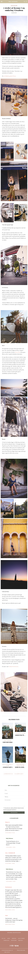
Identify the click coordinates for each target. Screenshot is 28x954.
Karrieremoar (8, 887)
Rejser (5, 740)
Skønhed (14, 938)
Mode (8, 938)
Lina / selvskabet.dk (10, 853)
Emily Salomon (13, 1)
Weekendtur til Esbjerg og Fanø (12, 773)
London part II (7, 767)
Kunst (21, 764)
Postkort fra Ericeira (13, 666)
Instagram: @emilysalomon (14, 932)
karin (6, 915)
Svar (23, 821)
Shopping (10, 764)
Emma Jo (7, 822)
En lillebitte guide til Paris (10, 76)
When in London (20, 767)
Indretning (6, 940)
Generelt (17, 733)
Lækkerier (4, 764)
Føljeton (20, 940)
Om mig (3, 938)
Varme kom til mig (20, 735)
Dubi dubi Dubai (7, 742)
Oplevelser (14, 5)
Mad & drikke (21, 938)
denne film (17, 352)
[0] (26, 2)
